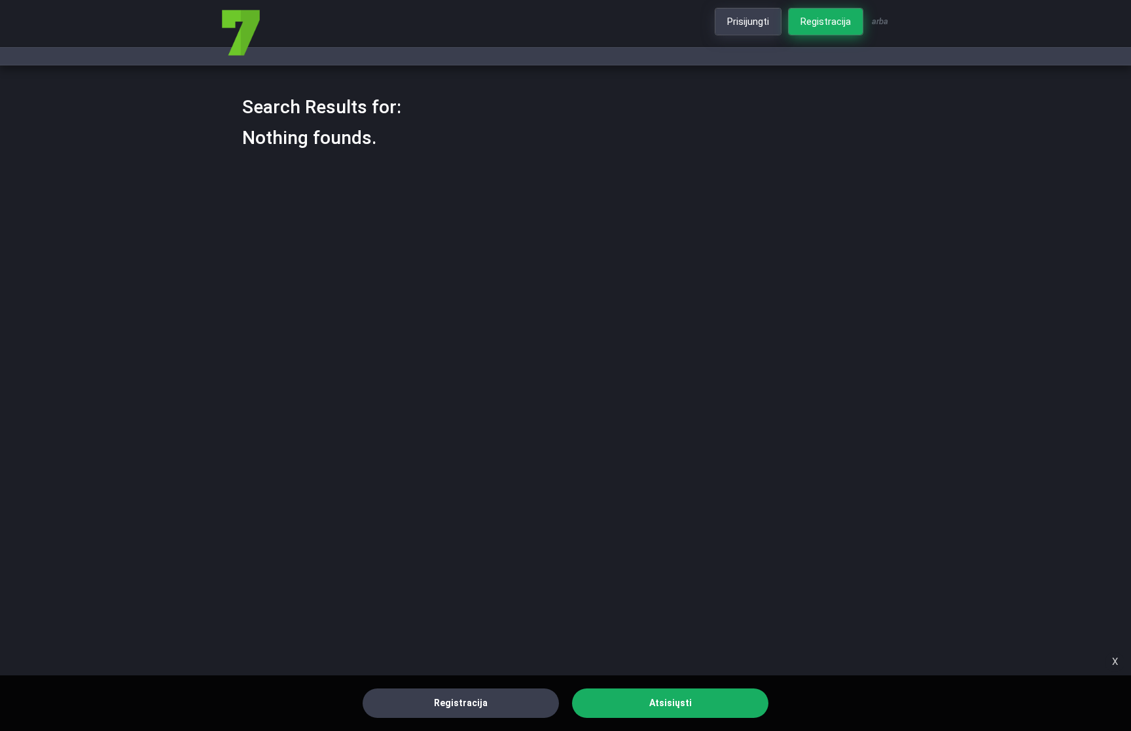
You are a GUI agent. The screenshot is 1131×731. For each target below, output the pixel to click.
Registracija (461, 703)
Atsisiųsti (670, 703)
